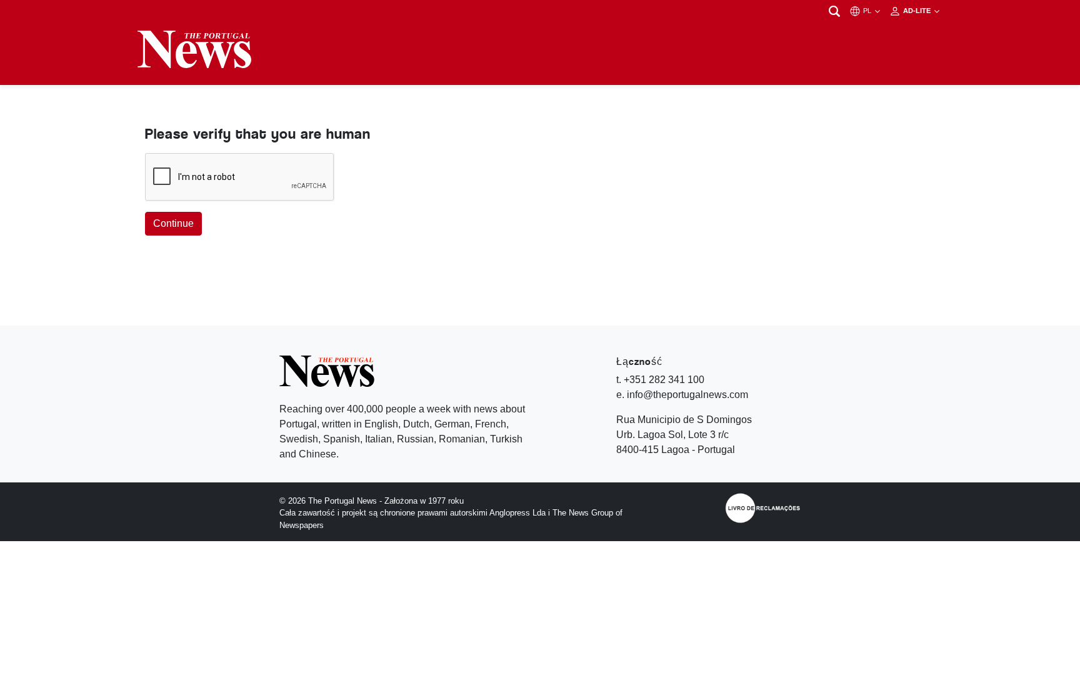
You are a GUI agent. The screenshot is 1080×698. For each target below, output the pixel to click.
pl (868, 10)
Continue (173, 223)
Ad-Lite (917, 10)
